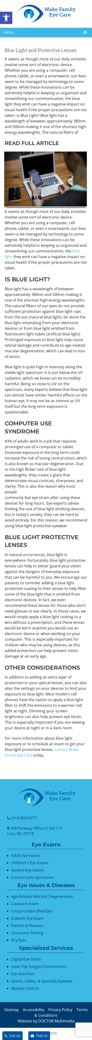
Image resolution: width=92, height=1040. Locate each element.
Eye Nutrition (22, 973)
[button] (6, 18)
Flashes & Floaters (27, 925)
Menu (9, 32)
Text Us (41, 1035)
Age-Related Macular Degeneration (42, 896)
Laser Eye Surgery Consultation (39, 966)
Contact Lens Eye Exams (32, 877)
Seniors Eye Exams (27, 870)
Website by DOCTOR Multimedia (46, 1021)
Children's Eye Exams (30, 863)
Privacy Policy (60, 1009)
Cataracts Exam (25, 904)
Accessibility (33, 1009)
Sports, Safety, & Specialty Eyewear (42, 981)
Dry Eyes (18, 940)
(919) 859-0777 (24, 818)
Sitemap (11, 1009)
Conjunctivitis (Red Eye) (31, 911)
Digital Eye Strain (26, 959)
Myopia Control (24, 988)
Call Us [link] (14, 1035)
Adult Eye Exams (25, 855)
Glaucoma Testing (27, 933)
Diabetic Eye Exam (27, 918)
